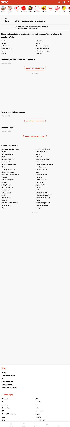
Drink (37, 190)
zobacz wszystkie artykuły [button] (35, 136)
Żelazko (4, 41)
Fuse (37, 172)
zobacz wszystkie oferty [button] (35, 68)
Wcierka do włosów (7, 159)
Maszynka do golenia (42, 46)
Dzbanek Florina (41, 180)
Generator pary (6, 48)
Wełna (38, 154)
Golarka (4, 53)
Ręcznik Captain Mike (8, 164)
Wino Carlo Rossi (41, 169)
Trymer (38, 43)
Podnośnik (39, 177)
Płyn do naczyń (41, 167)
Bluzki (3, 157)
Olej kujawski (5, 190)
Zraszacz (39, 187)
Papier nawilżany (41, 185)
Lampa (3, 51)
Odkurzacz (5, 46)
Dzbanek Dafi (5, 162)
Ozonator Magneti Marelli (44, 203)
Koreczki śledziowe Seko (9, 203)
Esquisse (4, 182)
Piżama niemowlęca (8, 172)
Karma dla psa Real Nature (10, 149)
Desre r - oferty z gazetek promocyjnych (18, 59)
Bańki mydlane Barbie (43, 159)
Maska (3, 208)
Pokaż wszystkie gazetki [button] (35, 121)
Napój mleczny (6, 192)
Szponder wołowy (41, 174)
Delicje (38, 200)
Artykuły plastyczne (8, 169)
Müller (3, 167)
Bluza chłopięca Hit (42, 205)
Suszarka (39, 53)
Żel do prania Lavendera (44, 195)
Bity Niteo (39, 157)
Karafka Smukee (41, 151)
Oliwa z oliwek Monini (43, 149)
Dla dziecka (39, 182)
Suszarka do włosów (42, 48)
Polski (3, 195)
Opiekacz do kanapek (43, 51)
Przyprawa (39, 162)
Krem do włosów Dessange (44, 164)
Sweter (3, 151)
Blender (4, 43)
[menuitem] (11, 425)
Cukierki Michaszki (42, 192)
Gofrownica (39, 41)
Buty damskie (5, 197)
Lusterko (4, 200)
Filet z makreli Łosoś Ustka (10, 174)
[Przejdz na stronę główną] (4, 2)
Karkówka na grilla (7, 154)
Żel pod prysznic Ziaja (43, 197)
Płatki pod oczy (6, 205)
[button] (59, 2)
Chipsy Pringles (6, 185)
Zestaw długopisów (7, 180)
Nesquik (4, 177)
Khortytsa (39, 208)
